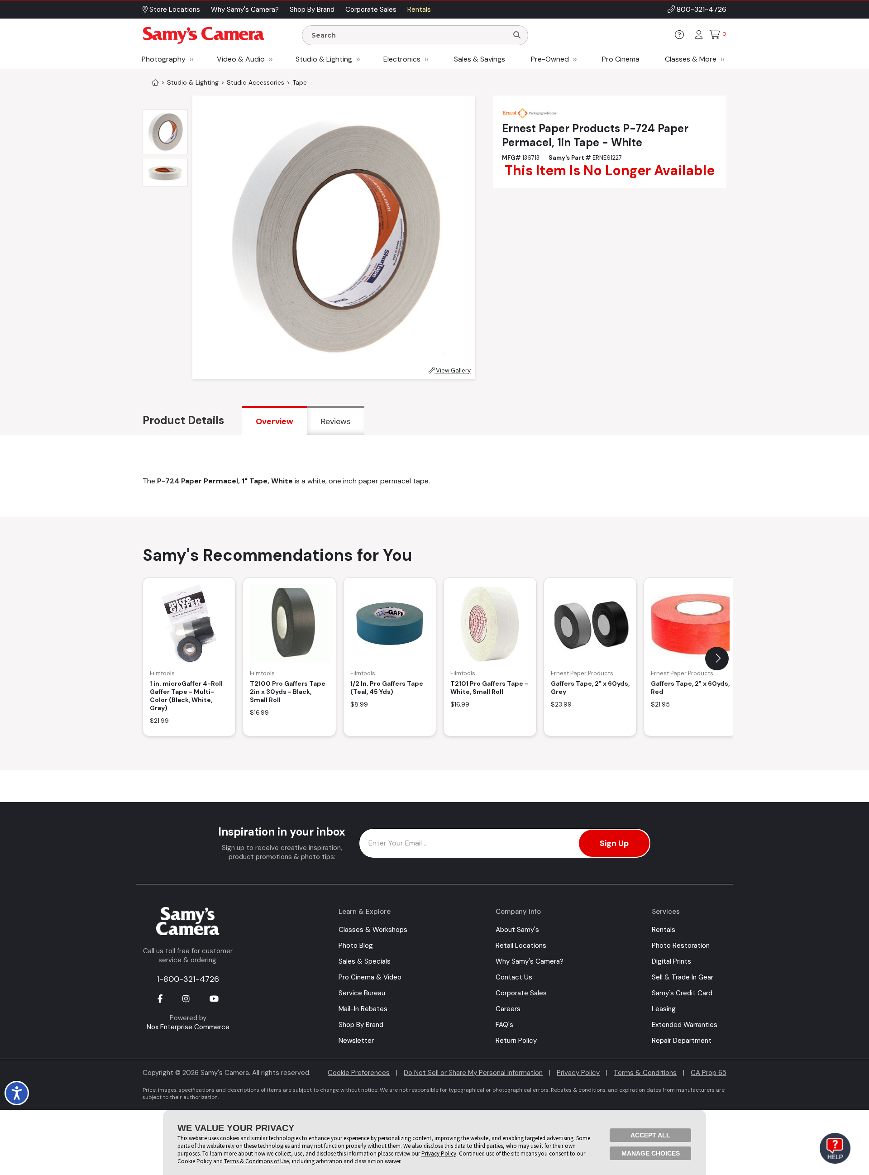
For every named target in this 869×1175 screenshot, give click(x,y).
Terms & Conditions (645, 1072)
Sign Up (614, 843)
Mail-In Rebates (363, 1008)
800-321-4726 (701, 9)
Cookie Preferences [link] (359, 1072)
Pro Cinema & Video (370, 977)
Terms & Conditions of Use (256, 1161)
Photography (164, 59)
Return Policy (516, 1040)
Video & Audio (241, 59)
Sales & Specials (365, 961)
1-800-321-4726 (188, 979)
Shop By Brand (361, 1024)
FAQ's (504, 1024)
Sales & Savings (479, 59)
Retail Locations (521, 945)
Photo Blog (356, 945)
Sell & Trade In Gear (682, 977)
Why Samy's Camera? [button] (245, 9)
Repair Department (681, 1040)
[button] (717, 658)
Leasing (664, 1008)
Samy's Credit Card (682, 993)
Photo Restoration (681, 945)
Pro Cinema (621, 59)
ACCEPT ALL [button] (650, 1135)
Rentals (663, 929)
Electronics (401, 59)
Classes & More (690, 59)
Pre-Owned (550, 59)
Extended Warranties (684, 1024)
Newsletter (356, 1040)
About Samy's (517, 929)
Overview (274, 421)
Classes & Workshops (373, 929)
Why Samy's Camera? (529, 961)
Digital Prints (671, 961)
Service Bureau (362, 993)
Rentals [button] (419, 9)
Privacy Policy (578, 1072)
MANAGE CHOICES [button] (650, 1153)
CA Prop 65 (708, 1072)
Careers (508, 1008)
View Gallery (452, 370)
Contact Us (514, 977)
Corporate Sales (521, 993)
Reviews (336, 421)
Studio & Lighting (324, 59)
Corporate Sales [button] (370, 9)
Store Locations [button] (174, 9)
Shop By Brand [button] (312, 9)
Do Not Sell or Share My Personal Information (473, 1072)
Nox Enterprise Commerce (188, 1027)
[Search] (517, 35)
